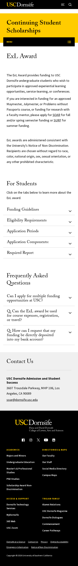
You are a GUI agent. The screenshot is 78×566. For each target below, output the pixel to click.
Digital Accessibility (59, 541)
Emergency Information (17, 547)
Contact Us (33, 541)
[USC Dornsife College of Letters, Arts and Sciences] (20, 6)
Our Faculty (48, 455)
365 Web (11, 521)
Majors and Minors (16, 455)
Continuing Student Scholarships (34, 27)
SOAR (56, 115)
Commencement (51, 524)
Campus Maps (49, 475)
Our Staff (47, 462)
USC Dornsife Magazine (54, 511)
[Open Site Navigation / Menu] (62, 4)
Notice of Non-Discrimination (44, 547)
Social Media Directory (54, 468)
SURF (57, 120)
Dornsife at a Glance (16, 541)
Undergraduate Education (20, 462)
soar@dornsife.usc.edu (22, 400)
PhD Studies (13, 478)
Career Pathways (51, 530)
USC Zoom (12, 527)
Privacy (44, 541)
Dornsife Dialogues (52, 517)
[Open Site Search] (70, 4)
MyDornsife (13, 514)
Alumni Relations (51, 504)
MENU (9, 41)
